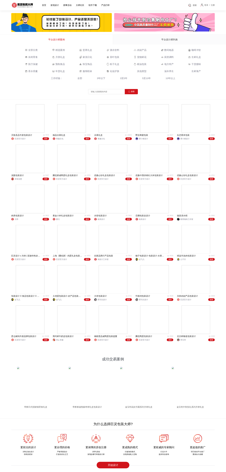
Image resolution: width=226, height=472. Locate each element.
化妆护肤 (114, 71)
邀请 (45, 139)
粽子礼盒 (114, 64)
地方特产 (169, 64)
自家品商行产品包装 (103, 256)
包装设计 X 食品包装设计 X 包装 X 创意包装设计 (26, 296)
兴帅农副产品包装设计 (187, 296)
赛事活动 (67, 5)
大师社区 (80, 5)
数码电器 (169, 50)
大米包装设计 (100, 296)
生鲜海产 (196, 71)
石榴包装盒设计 (142, 215)
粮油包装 (141, 64)
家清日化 (87, 57)
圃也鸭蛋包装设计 (143, 336)
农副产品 (141, 50)
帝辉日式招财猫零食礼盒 (35, 407)
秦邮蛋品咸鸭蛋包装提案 (105, 336)
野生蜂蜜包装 (141, 135)
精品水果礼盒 (59, 135)
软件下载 (93, 5)
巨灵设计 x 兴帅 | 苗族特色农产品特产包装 (26, 256)
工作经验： (57, 78)
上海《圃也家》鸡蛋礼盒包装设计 (68, 256)
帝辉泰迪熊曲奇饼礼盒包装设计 (87, 407)
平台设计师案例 (56, 39)
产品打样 (105, 5)
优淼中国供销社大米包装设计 (149, 175)
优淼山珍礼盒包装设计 (104, 175)
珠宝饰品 (87, 64)
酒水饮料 (114, 50)
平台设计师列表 (169, 39)
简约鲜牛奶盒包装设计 (63, 336)
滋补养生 (169, 71)
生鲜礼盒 (196, 57)
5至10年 (146, 78)
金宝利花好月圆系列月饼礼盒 (138, 407)
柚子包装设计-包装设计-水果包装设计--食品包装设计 (150, 256)
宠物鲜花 (141, 57)
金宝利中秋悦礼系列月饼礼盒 (190, 407)
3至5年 (123, 78)
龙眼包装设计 (17, 175)
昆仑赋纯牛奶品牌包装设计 (23, 336)
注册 (213, 5)
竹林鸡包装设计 (142, 296)
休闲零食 (33, 57)
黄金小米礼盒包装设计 (63, 215)
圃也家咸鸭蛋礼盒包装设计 (65, 175)
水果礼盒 (98, 135)
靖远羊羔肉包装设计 (186, 256)
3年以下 (101, 78)
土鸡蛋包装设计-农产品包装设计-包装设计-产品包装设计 (68, 296)
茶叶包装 (114, 57)
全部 (79, 78)
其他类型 (141, 71)
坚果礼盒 (87, 50)
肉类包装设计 (17, 215)
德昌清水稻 (182, 215)
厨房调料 (169, 57)
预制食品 (60, 64)
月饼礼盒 (60, 57)
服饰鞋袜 (87, 71)
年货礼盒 (60, 71)
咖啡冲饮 (196, 50)
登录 (206, 5)
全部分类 (33, 50)
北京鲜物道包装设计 (186, 336)
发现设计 (54, 5)
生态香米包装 (183, 135)
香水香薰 (33, 71)
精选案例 (60, 50)
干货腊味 (196, 64)
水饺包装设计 (100, 215)
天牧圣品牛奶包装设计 (21, 135)
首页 (44, 5)
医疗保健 (33, 64)
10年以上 (170, 78)
